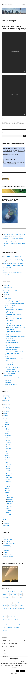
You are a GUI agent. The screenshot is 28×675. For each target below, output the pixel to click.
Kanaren (8, 494)
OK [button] (17, 671)
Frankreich (7, 450)
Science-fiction (12, 616)
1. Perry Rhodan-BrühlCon (14, 331)
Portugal (7, 483)
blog (11, 594)
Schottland (7, 486)
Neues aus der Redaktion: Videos (14, 351)
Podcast (7, 424)
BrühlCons (8, 316)
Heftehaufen (6, 545)
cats (8, 123)
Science (5, 616)
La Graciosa (10, 501)
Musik (5, 417)
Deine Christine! (7, 541)
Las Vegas (7, 378)
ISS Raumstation (7, 547)
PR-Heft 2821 (9, 362)
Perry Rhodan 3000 (11, 340)
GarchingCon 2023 (8, 287)
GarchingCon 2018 (10, 334)
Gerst (4, 600)
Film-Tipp (6, 406)
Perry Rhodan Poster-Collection (13, 301)
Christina (5, 263)
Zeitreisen (6, 525)
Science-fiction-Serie (8, 619)
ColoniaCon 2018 (10, 333)
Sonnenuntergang (7, 622)
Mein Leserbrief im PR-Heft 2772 (14, 358)
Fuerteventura (11, 496)
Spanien (7, 492)
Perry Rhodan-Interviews (12, 353)
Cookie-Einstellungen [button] (9, 671)
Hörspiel (7, 422)
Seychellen (7, 490)
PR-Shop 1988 (9, 364)
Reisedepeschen (7, 548)
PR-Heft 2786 (9, 360)
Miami (7, 512)
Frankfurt (8, 441)
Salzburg (8, 481)
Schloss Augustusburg (8, 613)
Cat (20, 122)
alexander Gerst (7, 591)
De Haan (8, 430)
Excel (6, 402)
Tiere (18, 122)
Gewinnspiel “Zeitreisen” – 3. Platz (14, 300)
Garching (8, 442)
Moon (17, 605)
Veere (7, 472)
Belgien (7, 428)
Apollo (13, 591)
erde (14, 597)
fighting (13, 123)
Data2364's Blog (7, 539)
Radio (4, 420)
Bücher (5, 398)
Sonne (16, 619)
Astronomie (6, 594)
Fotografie (6, 409)
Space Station (6, 624)
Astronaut (19, 591)
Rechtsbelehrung (12, 611)
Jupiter (4, 602)
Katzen (22, 123)
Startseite (4, 637)
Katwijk (8, 468)
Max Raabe (6, 415)
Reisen (5, 426)
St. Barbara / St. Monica (11, 384)
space (15, 622)
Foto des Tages (7, 408)
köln (14, 602)
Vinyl (4, 521)
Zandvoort (8, 475)
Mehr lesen (14, 673)
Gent (7, 431)
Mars (9, 605)
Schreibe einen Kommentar (11, 124)
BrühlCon (5, 597)
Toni (3, 124)
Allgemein (6, 395)
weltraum (10, 627)
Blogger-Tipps (7, 397)
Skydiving (6, 517)
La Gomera (10, 499)
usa (17, 624)
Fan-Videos (8, 298)
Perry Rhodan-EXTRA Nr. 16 (13, 371)
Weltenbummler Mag (8, 554)
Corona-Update (7, 404)
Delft (7, 463)
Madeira (8, 485)
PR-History (8, 356)
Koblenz (8, 444)
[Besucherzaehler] (14, 179)
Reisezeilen (6, 550)
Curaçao (7, 433)
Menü (23, 4)
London (7, 455)
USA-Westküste (7, 375)
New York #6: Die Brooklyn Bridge (12, 241)
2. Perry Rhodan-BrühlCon (14, 325)
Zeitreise (5, 630)
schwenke (18, 613)
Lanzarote (10, 505)
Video (20, 624)
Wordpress (16, 627)
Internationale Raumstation (14, 600)
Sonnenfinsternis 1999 (9, 373)
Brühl (7, 437)
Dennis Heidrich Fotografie (10, 543)
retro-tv (5, 552)
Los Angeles (8, 380)
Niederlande (8, 459)
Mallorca (8, 508)
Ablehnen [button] (22, 671)
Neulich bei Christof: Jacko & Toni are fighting (14, 27)
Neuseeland (8, 457)
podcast (5, 611)
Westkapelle (9, 474)
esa (17, 597)
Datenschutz (6, 285)
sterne (13, 624)
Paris (7, 452)
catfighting (4, 123)
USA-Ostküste (8, 510)
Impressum (6, 289)
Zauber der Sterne (8, 556)
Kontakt (5, 292)
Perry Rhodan (6, 296)
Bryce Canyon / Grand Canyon (12, 377)
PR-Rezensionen (9, 366)
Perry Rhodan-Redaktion (11, 342)
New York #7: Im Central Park (11, 240)
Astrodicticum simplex (9, 536)
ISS (23, 600)
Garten (5, 413)
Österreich (7, 479)
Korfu (6, 453)
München (8, 448)
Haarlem (8, 466)
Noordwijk (8, 470)
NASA (21, 605)
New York (8, 514)
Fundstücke (6, 411)
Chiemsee (8, 439)
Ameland (8, 461)
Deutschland (8, 435)
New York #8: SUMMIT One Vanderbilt (13, 238)
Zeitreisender (7, 5)
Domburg (8, 464)
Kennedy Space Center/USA (10, 291)
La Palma (9, 503)
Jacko (17, 123)
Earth (10, 597)
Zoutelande (9, 477)
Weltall (4, 627)
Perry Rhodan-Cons (10, 307)
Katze (19, 123)
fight (10, 123)
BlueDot (16, 594)
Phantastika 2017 (9, 355)
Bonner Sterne (7, 537)
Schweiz (7, 488)
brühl (20, 594)
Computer (6, 400)
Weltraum (6, 523)
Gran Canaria (10, 497)
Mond (13, 605)
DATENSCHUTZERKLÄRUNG (10, 165)
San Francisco (8, 382)
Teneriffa (9, 506)
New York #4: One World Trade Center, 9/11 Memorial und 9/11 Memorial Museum (13, 265)
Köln (7, 446)
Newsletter (6, 294)
